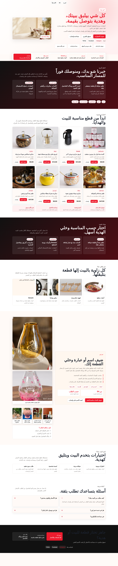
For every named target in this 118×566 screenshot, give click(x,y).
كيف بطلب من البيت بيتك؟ (96, 498)
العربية (64, 2)
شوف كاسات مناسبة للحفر (94, 400)
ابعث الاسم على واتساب (76, 400)
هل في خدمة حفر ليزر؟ (97, 510)
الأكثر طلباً (54, 2)
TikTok (84, 40)
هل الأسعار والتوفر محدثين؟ (48, 498)
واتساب (87, 162)
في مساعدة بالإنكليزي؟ (97, 516)
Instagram (99, 40)
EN (59, 2)
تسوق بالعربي (87, 36)
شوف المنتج (94, 162)
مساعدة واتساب (74, 36)
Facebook (91, 40)
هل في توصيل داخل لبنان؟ (49, 510)
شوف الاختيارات (99, 36)
